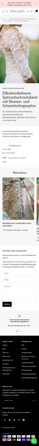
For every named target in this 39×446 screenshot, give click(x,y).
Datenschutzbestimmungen (15, 267)
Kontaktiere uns (7, 360)
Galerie (6, 21)
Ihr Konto (5, 364)
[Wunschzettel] (31, 11)
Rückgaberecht (27, 370)
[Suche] (7, 11)
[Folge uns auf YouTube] (23, 420)
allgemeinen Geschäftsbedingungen (24, 264)
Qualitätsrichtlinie (27, 362)
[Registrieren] (33, 400)
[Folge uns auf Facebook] (4, 420)
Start (2, 19)
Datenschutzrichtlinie (29, 366)
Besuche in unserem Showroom (28, 357)
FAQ (23, 345)
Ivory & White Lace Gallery (13, 88)
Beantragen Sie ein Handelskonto (8, 369)
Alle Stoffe (5, 374)
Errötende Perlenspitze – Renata (17, 230)
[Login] (28, 11)
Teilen (4, 162)
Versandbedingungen (29, 374)
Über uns (5, 352)
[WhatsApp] (34, 441)
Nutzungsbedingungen (29, 379)
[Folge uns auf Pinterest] (19, 420)
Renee (33, 117)
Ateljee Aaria (11, 120)
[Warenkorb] (35, 11)
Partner (24, 349)
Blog (4, 349)
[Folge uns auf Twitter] (9, 420)
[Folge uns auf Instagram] (14, 420)
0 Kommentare (10, 153)
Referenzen (6, 356)
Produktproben (27, 352)
